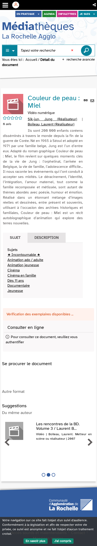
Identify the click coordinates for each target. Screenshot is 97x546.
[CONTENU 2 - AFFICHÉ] (48, 475)
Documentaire (18, 285)
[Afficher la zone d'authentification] (17, 5)
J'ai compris (62, 541)
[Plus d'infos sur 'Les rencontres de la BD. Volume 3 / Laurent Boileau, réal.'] (19, 431)
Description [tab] (47, 237)
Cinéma (13, 270)
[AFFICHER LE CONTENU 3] (53, 475)
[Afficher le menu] (5, 5)
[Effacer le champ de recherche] (72, 50)
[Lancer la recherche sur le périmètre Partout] (86, 50)
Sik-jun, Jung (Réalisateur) (52, 119)
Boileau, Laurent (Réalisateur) (51, 124)
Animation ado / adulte (25, 260)
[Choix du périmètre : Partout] (10, 50)
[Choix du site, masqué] (39, 14)
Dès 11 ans (15, 280)
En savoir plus (35, 541)
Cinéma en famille (21, 275)
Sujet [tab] (15, 237)
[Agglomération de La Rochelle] (70, 504)
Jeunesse (15, 291)
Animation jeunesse (23, 265)
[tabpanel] (42, 270)
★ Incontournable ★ (23, 255)
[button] (94, 5)
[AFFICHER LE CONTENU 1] (43, 475)
